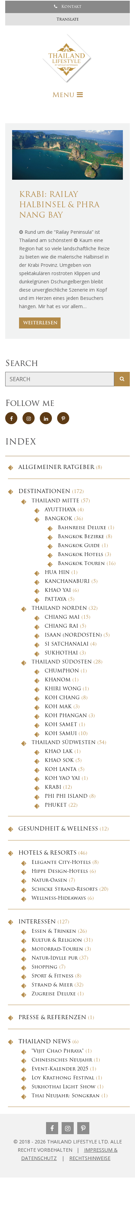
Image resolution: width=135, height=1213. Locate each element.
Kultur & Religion (57, 940)
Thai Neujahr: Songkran (66, 1096)
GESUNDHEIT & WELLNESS (58, 829)
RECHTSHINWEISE (89, 1158)
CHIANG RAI (61, 626)
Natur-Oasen (49, 880)
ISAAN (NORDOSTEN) (73, 635)
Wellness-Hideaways (59, 898)
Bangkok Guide (79, 545)
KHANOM (58, 680)
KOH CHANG (62, 698)
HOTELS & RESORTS (47, 853)
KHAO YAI (58, 590)
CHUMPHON (62, 671)
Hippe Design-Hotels (60, 871)
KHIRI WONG (63, 689)
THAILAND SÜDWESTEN (64, 742)
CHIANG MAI (62, 617)
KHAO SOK (59, 760)
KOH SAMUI (61, 733)
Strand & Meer (52, 985)
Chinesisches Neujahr (62, 1060)
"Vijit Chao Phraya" (58, 1051)
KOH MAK (58, 707)
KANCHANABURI (67, 581)
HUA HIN (57, 572)
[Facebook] (52, 1128)
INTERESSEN (37, 922)
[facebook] (11, 418)
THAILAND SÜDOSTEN (62, 662)
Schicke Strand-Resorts (65, 889)
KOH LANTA (60, 769)
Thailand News (44, 1042)
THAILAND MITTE (55, 501)
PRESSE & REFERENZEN (52, 1018)
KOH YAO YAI (62, 778)
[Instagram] (68, 1128)
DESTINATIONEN (44, 491)
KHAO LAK (59, 751)
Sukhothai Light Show (64, 1087)
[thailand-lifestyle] (67, 58)
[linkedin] (46, 418)
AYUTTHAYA (60, 510)
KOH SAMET (61, 725)
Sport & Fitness (52, 976)
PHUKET (56, 805)
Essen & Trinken (54, 931)
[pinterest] (63, 418)
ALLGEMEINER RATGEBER (56, 467)
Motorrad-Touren (57, 949)
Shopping (44, 967)
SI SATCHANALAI (67, 644)
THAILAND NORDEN (59, 608)
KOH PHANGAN (66, 716)
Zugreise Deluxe (54, 994)
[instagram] (28, 418)
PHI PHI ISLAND (66, 796)
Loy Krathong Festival (63, 1078)
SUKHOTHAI (61, 653)
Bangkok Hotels (80, 554)
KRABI (53, 787)
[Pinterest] (83, 1128)
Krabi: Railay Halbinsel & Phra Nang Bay (59, 205)
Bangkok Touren (81, 563)
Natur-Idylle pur (55, 958)
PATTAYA (55, 599)
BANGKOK (58, 519)
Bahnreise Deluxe (82, 528)
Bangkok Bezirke (81, 537)
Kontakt (70, 7)
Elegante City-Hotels (61, 862)
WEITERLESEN (40, 323)
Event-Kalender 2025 (60, 1069)
